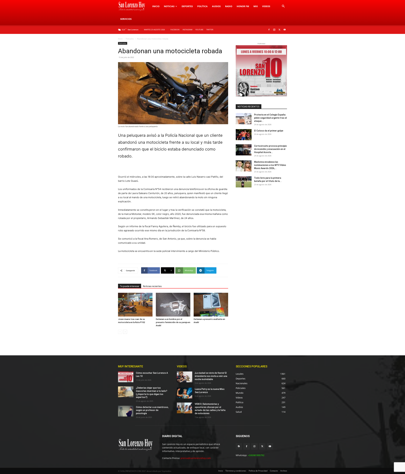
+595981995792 (256, 455)
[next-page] (125, 332)
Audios (216, 6)
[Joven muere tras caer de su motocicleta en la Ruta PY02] (135, 305)
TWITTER (209, 29)
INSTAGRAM (187, 29)
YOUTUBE (199, 29)
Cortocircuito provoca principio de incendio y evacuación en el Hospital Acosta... (270, 149)
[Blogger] (239, 446)
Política (202, 6)
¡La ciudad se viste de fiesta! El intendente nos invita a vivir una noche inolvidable (211, 376)
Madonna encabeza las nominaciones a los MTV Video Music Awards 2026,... (270, 165)
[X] (279, 29)
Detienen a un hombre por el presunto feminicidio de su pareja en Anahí (173, 322)
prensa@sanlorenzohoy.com (196, 458)
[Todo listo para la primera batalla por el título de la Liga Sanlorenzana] (244, 181)
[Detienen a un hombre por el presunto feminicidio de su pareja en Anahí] (173, 305)
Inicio (155, 6)
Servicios (126, 18)
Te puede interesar (129, 286)
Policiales (130, 38)
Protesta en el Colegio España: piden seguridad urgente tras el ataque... (270, 117)
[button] (283, 6)
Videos (266, 6)
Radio (228, 6)
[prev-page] (120, 332)
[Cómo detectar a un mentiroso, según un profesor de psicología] (125, 411)
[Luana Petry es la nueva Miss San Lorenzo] (184, 393)
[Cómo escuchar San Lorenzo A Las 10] (125, 377)
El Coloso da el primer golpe (268, 130)
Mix (255, 6)
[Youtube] (284, 29)
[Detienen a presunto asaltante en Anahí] (211, 305)
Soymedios (166, 471)
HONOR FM (243, 6)
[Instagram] (274, 29)
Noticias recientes (152, 286)
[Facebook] (269, 29)
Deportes (187, 6)
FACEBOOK (175, 29)
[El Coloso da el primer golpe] (244, 134)
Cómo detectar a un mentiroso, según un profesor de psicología (152, 410)
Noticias (169, 6)
